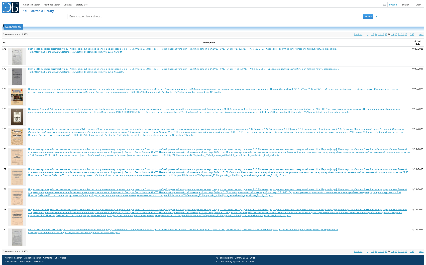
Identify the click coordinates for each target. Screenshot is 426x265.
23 (406, 34)
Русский (393, 4)
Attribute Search (52, 4)
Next (421, 34)
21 (399, 34)
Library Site (82, 4)
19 (392, 34)
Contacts (68, 4)
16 (382, 34)
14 (376, 34)
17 (386, 34)
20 (396, 34)
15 (379, 34)
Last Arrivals (11, 261)
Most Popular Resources (32, 261)
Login (418, 4)
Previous (358, 34)
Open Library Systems (230, 261)
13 (372, 34)
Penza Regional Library (230, 257)
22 (402, 34)
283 (412, 34)
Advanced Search (31, 4)
